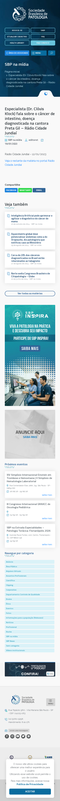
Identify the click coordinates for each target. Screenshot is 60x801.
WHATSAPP (25, 190)
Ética (8, 603)
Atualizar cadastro (17, 36)
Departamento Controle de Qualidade (23, 594)
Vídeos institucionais (15, 650)
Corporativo (11, 589)
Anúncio (9, 561)
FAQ (43, 36)
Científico (10, 580)
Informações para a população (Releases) (24, 617)
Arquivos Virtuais (13, 571)
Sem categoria (12, 645)
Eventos (9, 608)
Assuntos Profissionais (16, 575)
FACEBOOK (11, 190)
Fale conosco (42, 42)
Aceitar (30, 791)
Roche (9, 631)
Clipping (9, 585)
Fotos (8, 613)
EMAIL (39, 190)
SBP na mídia (16, 64)
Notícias (9, 622)
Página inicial (12, 71)
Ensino (9, 599)
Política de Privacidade (30, 784)
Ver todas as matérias (30, 293)
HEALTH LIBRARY (17, 42)
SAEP (43, 30)
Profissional (11, 627)
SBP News (10, 641)
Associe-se (17, 30)
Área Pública (11, 566)
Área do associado (18, 52)
